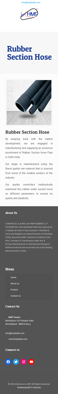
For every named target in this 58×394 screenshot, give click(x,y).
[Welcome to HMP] (29, 13)
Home (13, 277)
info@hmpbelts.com (30, 2)
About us (15, 283)
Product (14, 289)
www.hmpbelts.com (18, 339)
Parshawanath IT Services (29, 387)
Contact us (16, 296)
